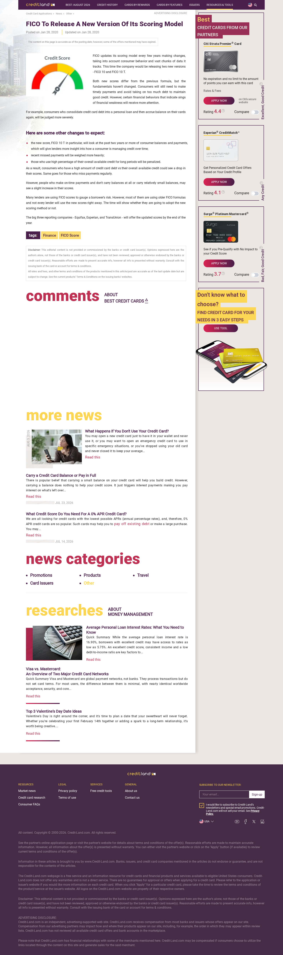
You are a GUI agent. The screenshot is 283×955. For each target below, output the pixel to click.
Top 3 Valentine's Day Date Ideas (54, 711)
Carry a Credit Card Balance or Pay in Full (61, 475)
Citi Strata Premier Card (222, 43)
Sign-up (257, 794)
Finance (49, 235)
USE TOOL (220, 328)
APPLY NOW (219, 100)
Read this (92, 457)
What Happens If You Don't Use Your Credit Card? (127, 431)
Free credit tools (101, 791)
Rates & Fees (212, 91)
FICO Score (70, 235)
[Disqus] (107, 353)
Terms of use (67, 797)
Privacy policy (67, 791)
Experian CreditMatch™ (221, 132)
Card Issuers (41, 583)
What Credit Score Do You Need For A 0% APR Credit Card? (76, 514)
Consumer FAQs (29, 804)
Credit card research (31, 797)
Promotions (41, 575)
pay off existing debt (132, 524)
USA (206, 821)
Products (92, 575)
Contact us (132, 797)
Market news (27, 791)
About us (131, 791)
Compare (241, 112)
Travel (143, 575)
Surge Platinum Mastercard (226, 214)
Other (89, 583)
